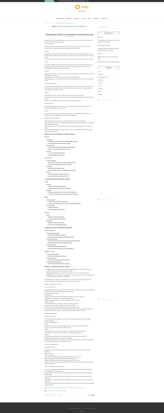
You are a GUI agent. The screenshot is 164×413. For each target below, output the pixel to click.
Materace (101, 82)
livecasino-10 (100, 37)
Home (46, 23)
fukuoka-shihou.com (103, 77)
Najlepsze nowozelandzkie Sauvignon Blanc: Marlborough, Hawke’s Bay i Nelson (66, 387)
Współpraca (69, 18)
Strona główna (60, 18)
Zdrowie (100, 94)
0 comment (59, 395)
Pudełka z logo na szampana (104, 45)
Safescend (100, 53)
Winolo (90, 18)
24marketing (93, 408)
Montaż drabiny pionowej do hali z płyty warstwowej (108, 61)
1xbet (100, 71)
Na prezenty (97, 18)
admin (71, 36)
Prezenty (100, 88)
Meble (100, 85)
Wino (69, 32)
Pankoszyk (83, 18)
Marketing (101, 80)
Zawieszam (76, 18)
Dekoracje (101, 74)
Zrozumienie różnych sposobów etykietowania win (69, 35)
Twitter (104, 18)
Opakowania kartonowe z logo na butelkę (56, 390)
